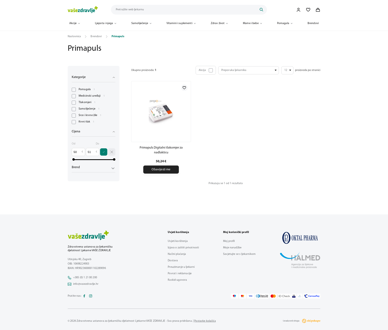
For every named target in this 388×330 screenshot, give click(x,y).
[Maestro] (234, 296)
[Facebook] (84, 296)
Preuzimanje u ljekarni (181, 267)
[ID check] (280, 296)
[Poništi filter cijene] (111, 152)
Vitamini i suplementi (179, 23)
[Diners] (262, 296)
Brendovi (313, 23)
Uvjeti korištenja (178, 241)
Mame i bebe (251, 23)
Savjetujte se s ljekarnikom (239, 254)
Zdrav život (218, 23)
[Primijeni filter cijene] (103, 152)
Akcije (73, 23)
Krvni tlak (86, 121)
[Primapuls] (300, 238)
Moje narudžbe (232, 247)
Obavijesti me (161, 169)
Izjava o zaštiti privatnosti (183, 247)
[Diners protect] (299, 296)
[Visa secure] (293, 296)
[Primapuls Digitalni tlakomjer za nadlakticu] (161, 111)
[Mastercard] (242, 296)
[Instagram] (91, 296)
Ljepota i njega (104, 23)
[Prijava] (298, 9)
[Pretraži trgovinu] (261, 9)
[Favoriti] (308, 9)
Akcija (202, 70)
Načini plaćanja (177, 254)
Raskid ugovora (177, 280)
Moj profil (229, 241)
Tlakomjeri (87, 102)
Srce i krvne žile (90, 115)
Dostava (173, 260)
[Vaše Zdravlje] (83, 10)
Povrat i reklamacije (180, 273)
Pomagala (283, 23)
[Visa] (250, 296)
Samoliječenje (139, 23)
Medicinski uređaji (92, 95)
